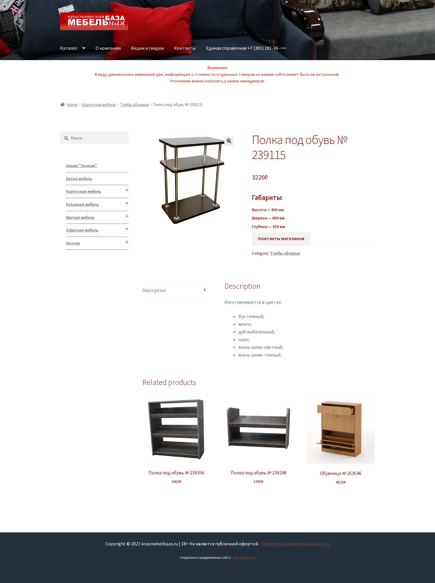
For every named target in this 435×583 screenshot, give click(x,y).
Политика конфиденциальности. (295, 544)
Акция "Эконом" (81, 165)
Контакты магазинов (281, 238)
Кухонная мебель (82, 204)
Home (72, 104)
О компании (108, 48)
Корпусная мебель (99, 104)
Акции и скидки (147, 48)
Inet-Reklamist (244, 557)
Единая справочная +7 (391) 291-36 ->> (246, 48)
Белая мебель (79, 178)
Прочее (73, 243)
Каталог (69, 48)
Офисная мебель (82, 230)
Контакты (185, 48)
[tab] (176, 290)
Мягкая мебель (80, 217)
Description (154, 290)
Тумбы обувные (134, 104)
